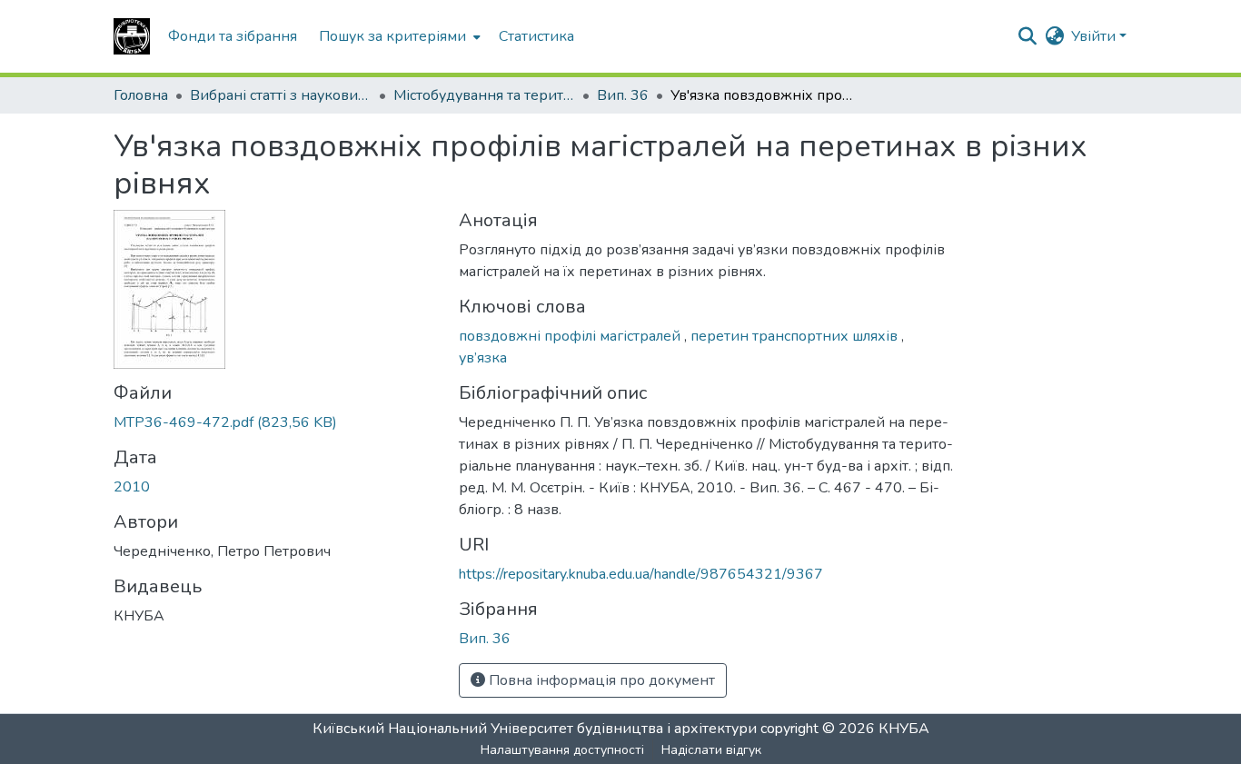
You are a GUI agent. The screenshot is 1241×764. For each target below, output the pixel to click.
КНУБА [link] (904, 729)
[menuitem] (398, 36)
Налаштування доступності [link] (562, 750)
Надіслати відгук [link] (711, 750)
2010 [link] (132, 487)
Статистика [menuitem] (536, 36)
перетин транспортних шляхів (795, 336)
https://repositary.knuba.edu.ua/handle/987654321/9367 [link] (641, 574)
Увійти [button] (1095, 36)
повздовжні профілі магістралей (571, 336)
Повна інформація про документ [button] (600, 680)
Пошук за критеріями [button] (392, 36)
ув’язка (483, 358)
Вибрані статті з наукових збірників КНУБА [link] (281, 95)
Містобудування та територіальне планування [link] (484, 95)
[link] (275, 422)
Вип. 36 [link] (623, 95)
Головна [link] (141, 95)
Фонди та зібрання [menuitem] (232, 36)
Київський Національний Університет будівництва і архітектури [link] (535, 729)
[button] (132, 36)
